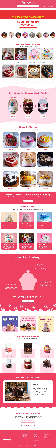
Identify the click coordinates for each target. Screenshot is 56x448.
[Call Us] (46, 6)
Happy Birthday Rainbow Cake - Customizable (34, 61)
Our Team (35, 436)
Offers (23, 438)
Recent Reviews (24, 434)
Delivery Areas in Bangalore (26, 437)
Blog (34, 438)
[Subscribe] (34, 421)
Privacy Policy (24, 436)
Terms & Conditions (25, 435)
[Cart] (52, 6)
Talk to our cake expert (28, 428)
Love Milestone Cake (6, 61)
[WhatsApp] (44, 6)
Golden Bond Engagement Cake (21, 61)
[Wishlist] (50, 6)
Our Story (35, 434)
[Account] (48, 6)
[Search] (38, 6)
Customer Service (47, 437)
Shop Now (13, 116)
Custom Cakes (46, 434)
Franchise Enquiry (36, 440)
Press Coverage (46, 438)
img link (4, 132)
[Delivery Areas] (42, 6)
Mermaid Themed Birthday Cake (47, 61)
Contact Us (45, 436)
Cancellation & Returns (37, 437)
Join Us (35, 435)
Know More (28, 301)
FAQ (45, 435)
